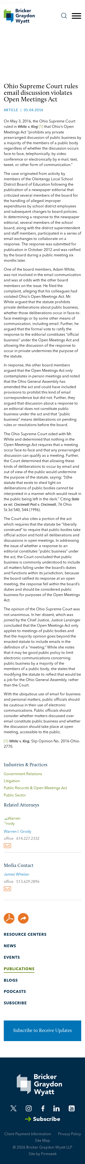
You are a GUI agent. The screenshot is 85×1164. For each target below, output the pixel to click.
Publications (19, 969)
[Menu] (76, 16)
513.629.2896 (27, 882)
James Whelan (16, 875)
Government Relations (23, 774)
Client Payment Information (27, 1134)
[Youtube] (72, 1108)
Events (12, 958)
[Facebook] (43, 1108)
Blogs (11, 981)
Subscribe (15, 1003)
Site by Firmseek (43, 1154)
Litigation (12, 781)
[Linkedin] (56, 1108)
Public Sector (15, 795)
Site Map (42, 1141)
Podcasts (15, 992)
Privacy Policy (69, 1134)
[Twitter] (13, 1108)
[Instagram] (29, 1108)
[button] (23, 918)
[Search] (64, 15)
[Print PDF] (9, 918)
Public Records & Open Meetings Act (35, 788)
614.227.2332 (27, 839)
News (10, 946)
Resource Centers (25, 935)
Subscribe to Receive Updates (42, 1030)
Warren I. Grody (17, 832)
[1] (40, 127)
